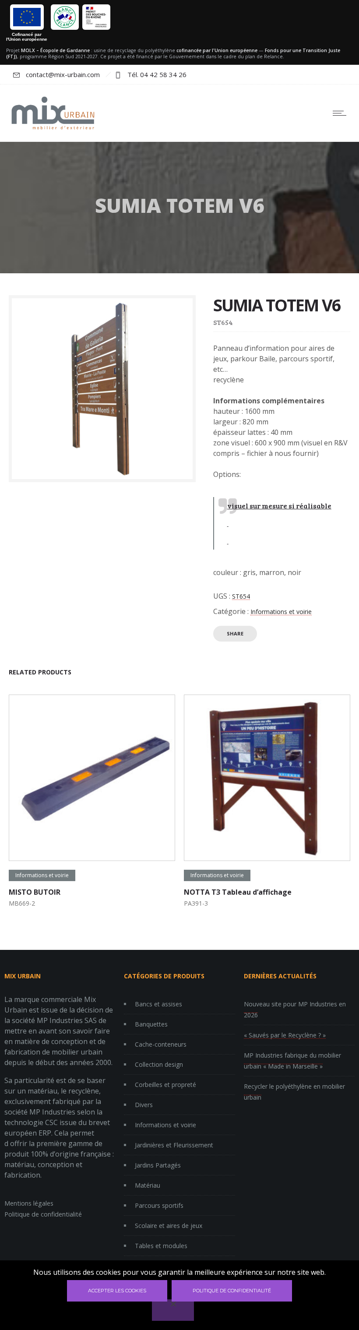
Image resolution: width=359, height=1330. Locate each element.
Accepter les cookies (117, 1291)
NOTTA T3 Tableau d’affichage (238, 892)
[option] (92, 803)
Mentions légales (28, 1203)
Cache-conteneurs (161, 1044)
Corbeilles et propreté (165, 1084)
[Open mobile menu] (341, 113)
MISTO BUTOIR (34, 892)
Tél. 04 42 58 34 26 (157, 74)
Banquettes (151, 1024)
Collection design (159, 1064)
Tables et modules (161, 1246)
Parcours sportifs (159, 1205)
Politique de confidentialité (43, 1214)
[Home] (52, 130)
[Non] (173, 1310)
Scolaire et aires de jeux (168, 1225)
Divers (144, 1105)
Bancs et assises (158, 1004)
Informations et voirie (281, 611)
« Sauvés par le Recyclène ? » (285, 1035)
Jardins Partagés (158, 1165)
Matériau (147, 1185)
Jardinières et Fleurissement (174, 1145)
